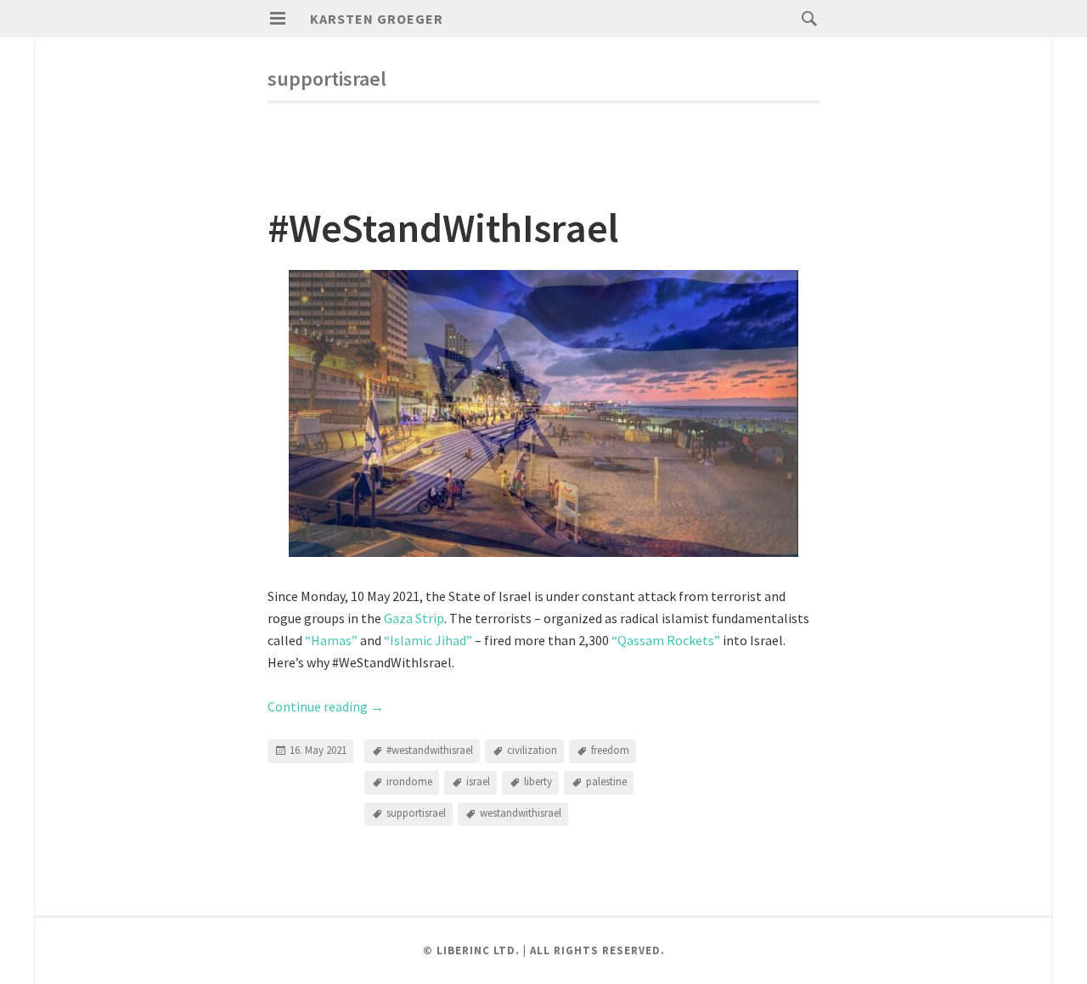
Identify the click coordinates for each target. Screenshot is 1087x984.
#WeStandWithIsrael (443, 227)
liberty (538, 781)
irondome (409, 781)
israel (478, 781)
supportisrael (416, 813)
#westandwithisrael (429, 750)
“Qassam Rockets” (665, 640)
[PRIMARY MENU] (278, 18)
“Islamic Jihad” (428, 640)
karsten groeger (376, 18)
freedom (610, 750)
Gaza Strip (414, 618)
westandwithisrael (520, 813)
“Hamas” (331, 640)
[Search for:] (805, 17)
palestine (606, 781)
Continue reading (326, 706)
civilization (532, 750)
